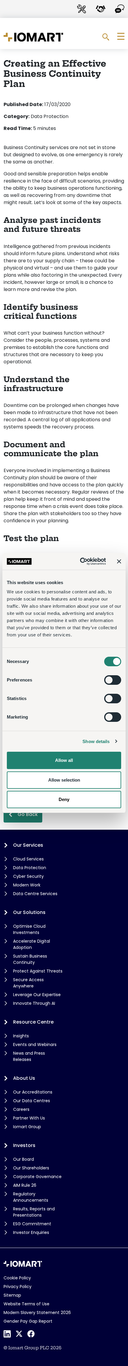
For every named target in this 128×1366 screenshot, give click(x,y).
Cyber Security (28, 876)
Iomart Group (27, 1127)
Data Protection (29, 868)
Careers (21, 1109)
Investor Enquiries (31, 1232)
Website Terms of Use (26, 1304)
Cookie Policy (17, 1278)
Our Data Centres (31, 1101)
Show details (96, 741)
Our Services (28, 845)
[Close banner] (119, 561)
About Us (24, 1078)
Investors (24, 1145)
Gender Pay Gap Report (28, 1321)
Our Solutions (29, 912)
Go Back (28, 814)
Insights (21, 1036)
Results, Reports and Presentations (34, 1212)
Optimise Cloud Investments (29, 929)
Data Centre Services (35, 894)
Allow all (64, 760)
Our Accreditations (32, 1092)
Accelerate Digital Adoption (31, 944)
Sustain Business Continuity (30, 959)
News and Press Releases (29, 1056)
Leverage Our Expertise (37, 995)
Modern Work (26, 885)
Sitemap (12, 1295)
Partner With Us (29, 1118)
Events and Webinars (35, 1045)
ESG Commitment (32, 1224)
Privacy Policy (18, 1287)
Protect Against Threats (38, 971)
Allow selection (64, 779)
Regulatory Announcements (30, 1197)
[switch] (112, 680)
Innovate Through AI (34, 1003)
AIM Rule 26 (24, 1185)
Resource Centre (33, 1022)
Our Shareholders (31, 1168)
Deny (64, 799)
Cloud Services (28, 859)
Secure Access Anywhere (28, 983)
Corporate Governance (37, 1177)
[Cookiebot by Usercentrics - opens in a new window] (80, 561)
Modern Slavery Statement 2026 (37, 1313)
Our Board (23, 1159)
